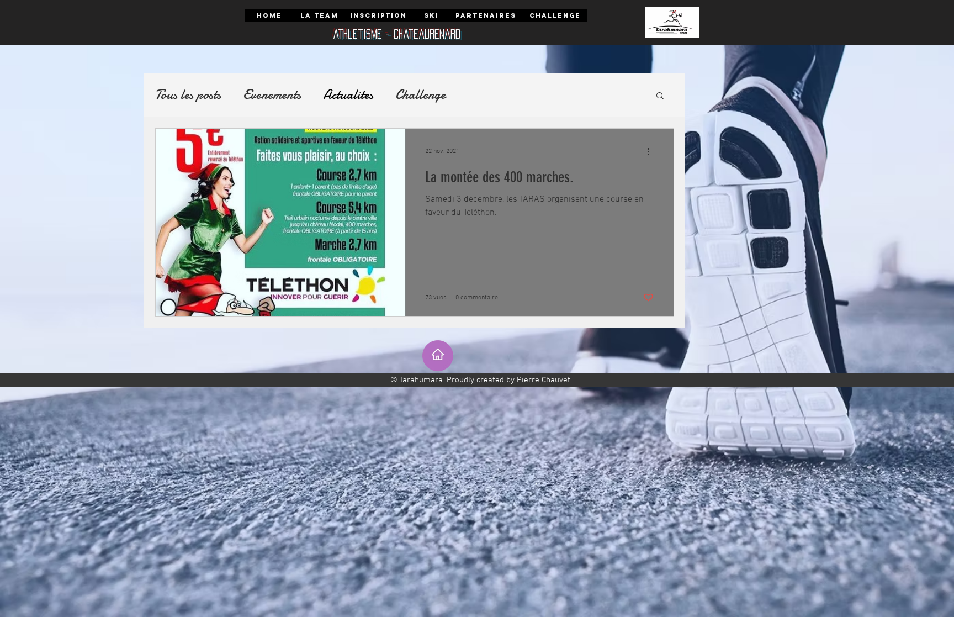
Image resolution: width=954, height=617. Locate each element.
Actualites (348, 95)
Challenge (420, 95)
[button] (660, 96)
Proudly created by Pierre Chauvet (508, 380)
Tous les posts (188, 95)
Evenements (272, 95)
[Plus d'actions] (652, 151)
